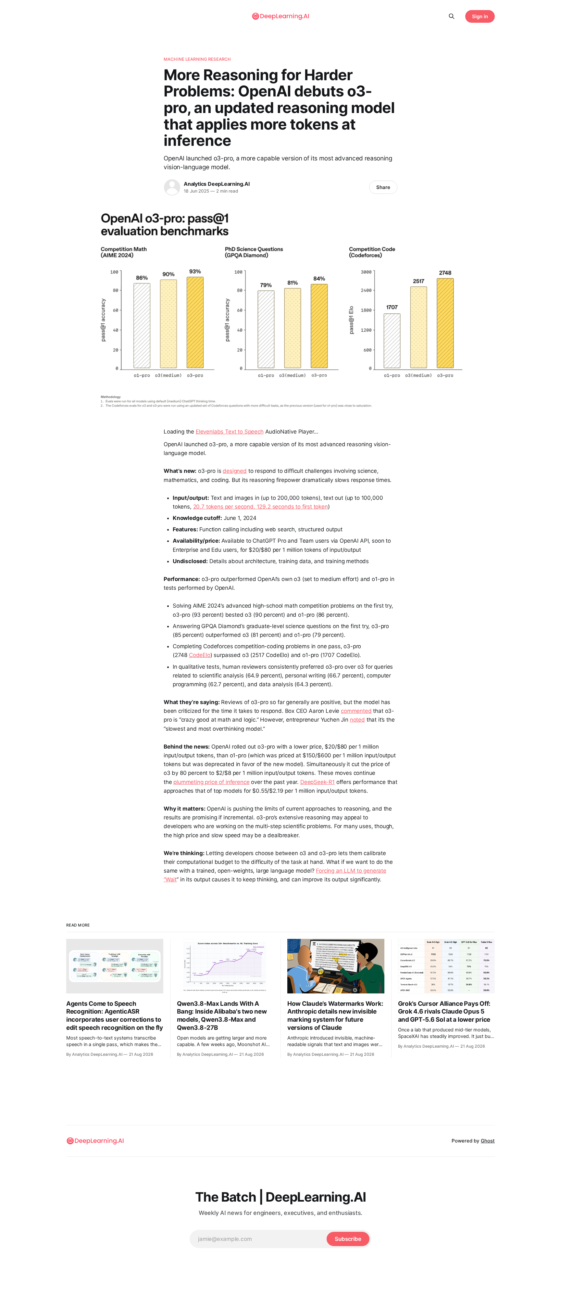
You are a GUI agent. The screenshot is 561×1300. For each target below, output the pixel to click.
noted (357, 719)
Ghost (488, 1141)
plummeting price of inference (211, 782)
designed (235, 471)
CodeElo (199, 655)
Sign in (480, 16)
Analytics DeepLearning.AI (217, 184)
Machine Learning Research (197, 59)
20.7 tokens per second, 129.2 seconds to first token (260, 506)
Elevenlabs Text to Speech (230, 431)
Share (383, 187)
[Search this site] (451, 16)
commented (356, 711)
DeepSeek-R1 (317, 782)
